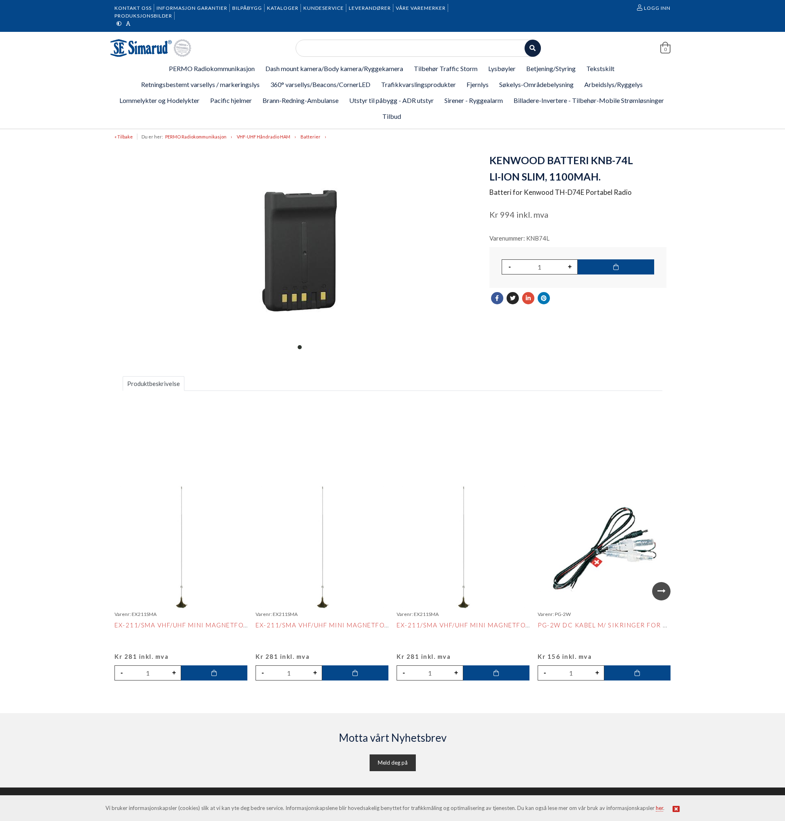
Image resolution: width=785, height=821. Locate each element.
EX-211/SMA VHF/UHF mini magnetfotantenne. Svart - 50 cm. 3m (229, 625)
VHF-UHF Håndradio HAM (263, 136)
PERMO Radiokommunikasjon (196, 136)
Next (661, 591)
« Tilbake (123, 136)
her (659, 808)
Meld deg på (393, 762)
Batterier (311, 136)
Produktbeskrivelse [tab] (153, 383)
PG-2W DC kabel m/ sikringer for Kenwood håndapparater (648, 625)
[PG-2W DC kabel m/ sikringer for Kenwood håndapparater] (604, 546)
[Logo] (151, 48)
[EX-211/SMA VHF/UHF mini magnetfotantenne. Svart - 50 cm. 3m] (181, 547)
